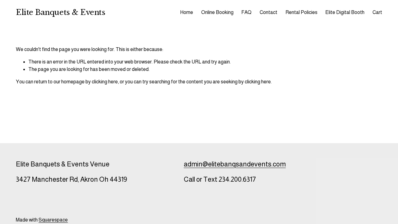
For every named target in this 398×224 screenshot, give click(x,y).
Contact (268, 12)
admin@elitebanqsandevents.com (235, 164)
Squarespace (53, 219)
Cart (377, 12)
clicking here (105, 81)
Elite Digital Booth (344, 12)
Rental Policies (301, 12)
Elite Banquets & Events (60, 12)
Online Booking (217, 12)
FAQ (246, 12)
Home (186, 12)
